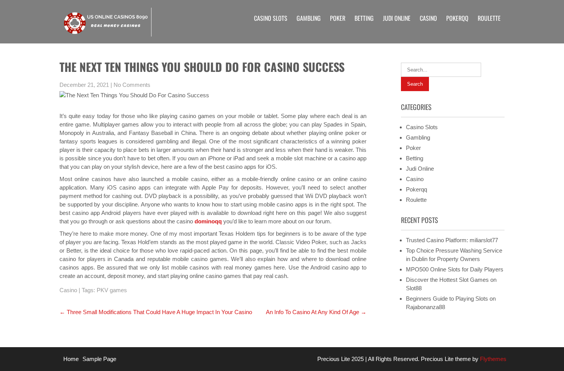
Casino (428, 18)
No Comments (132, 85)
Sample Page (99, 359)
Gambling (309, 18)
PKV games (112, 290)
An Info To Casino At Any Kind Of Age (316, 312)
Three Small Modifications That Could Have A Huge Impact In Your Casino (155, 312)
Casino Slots (270, 18)
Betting (364, 18)
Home (71, 359)
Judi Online (397, 18)
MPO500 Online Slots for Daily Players (454, 269)
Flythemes (492, 359)
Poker (337, 18)
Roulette (489, 18)
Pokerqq (457, 18)
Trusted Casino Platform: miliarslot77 (452, 240)
